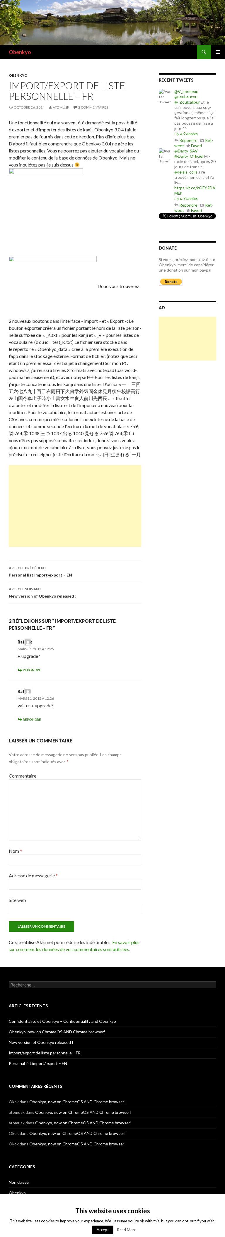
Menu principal (218, 52)
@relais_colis (185, 171)
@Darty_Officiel (188, 156)
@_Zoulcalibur (187, 101)
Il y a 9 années (185, 133)
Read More (126, 1229)
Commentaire (22, 775)
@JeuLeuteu (185, 96)
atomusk (61, 107)
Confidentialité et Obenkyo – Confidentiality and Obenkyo (62, 1021)
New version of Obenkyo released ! (42, 592)
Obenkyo (20, 52)
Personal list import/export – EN (40, 571)
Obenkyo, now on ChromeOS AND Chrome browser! (57, 1031)
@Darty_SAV (186, 150)
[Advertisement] (75, 506)
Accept (103, 1229)
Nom (15, 851)
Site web (17, 900)
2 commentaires (93, 107)
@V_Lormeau (186, 91)
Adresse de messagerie (33, 875)
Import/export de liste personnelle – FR (45, 1052)
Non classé (19, 1182)
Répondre (32, 670)
